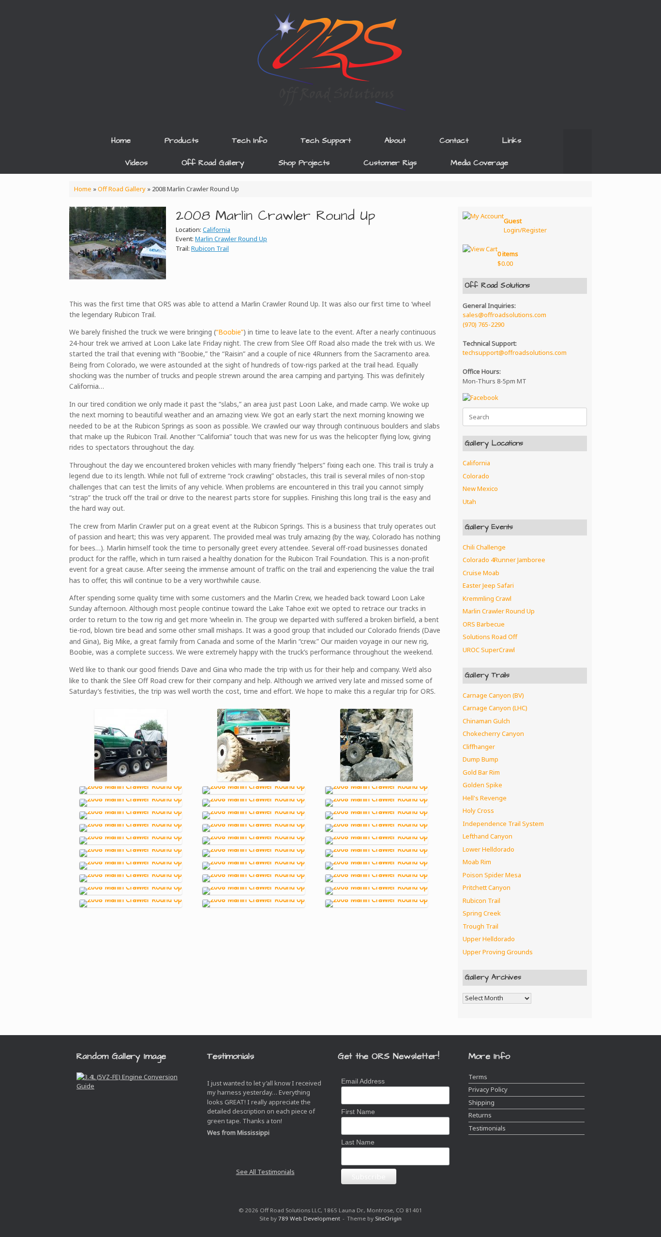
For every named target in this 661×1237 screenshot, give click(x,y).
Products (181, 140)
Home (121, 140)
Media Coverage (479, 162)
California (216, 229)
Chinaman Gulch (486, 721)
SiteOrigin (388, 1218)
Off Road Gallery (212, 162)
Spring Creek (482, 913)
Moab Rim (477, 861)
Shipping (481, 1102)
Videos (136, 162)
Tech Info (249, 140)
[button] (577, 151)
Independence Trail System (503, 823)
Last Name (358, 1142)
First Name (358, 1111)
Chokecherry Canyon (493, 733)
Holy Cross (478, 810)
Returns (480, 1115)
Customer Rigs (390, 162)
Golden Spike (482, 784)
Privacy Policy (488, 1089)
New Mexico (480, 488)
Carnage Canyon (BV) (493, 695)
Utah (469, 501)
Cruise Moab (481, 572)
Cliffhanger (479, 746)
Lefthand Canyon (487, 836)
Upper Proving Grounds (498, 951)
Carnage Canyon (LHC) (495, 707)
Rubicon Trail (210, 248)
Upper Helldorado (489, 938)
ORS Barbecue (484, 624)
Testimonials (487, 1128)
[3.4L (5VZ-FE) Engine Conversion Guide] (134, 1086)
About (395, 140)
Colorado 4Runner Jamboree (504, 559)
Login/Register (525, 225)
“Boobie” (229, 331)
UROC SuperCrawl (489, 649)
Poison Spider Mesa (492, 874)
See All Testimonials (265, 1171)
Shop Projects (304, 162)
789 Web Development (309, 1218)
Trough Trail (480, 926)
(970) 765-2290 (483, 324)
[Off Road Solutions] (330, 60)
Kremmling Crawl (487, 598)
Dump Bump (480, 759)
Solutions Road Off (490, 636)
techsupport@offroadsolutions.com (515, 352)
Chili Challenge (484, 547)
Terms (477, 1076)
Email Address (363, 1081)
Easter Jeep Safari (488, 585)
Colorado (476, 476)
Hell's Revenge (485, 798)
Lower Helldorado (488, 849)
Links (511, 140)
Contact (453, 140)
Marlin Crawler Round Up (231, 238)
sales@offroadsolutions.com (504, 314)
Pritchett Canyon (487, 887)
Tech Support (326, 140)
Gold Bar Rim (481, 772)
